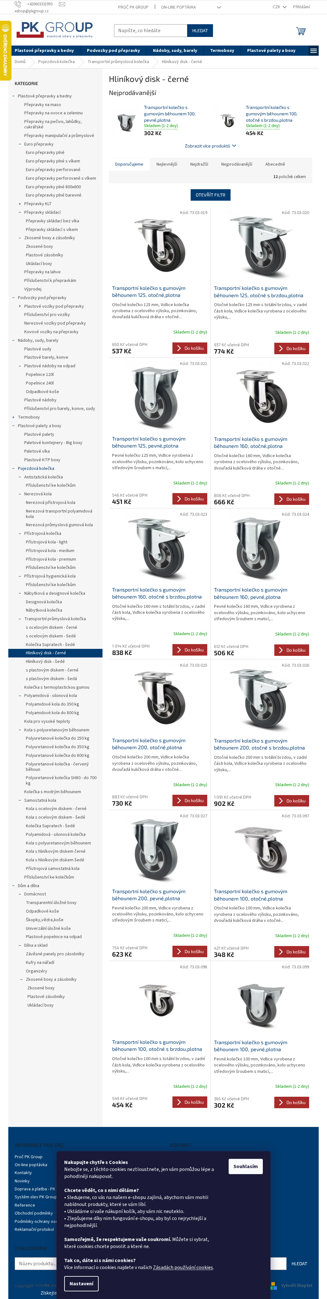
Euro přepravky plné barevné (53, 195)
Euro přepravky (39, 144)
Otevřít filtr (210, 194)
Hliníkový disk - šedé (45, 661)
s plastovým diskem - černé (52, 670)
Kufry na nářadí (40, 962)
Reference (25, 1205)
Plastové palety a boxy (39, 426)
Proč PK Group (133, 7)
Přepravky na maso (42, 105)
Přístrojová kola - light (46, 542)
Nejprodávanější (236, 164)
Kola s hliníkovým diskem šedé (55, 860)
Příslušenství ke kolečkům (51, 485)
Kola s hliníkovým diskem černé (56, 851)
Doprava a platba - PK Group (41, 1189)
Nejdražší (199, 164)
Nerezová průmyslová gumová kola (59, 525)
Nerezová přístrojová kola (50, 502)
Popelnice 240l (40, 383)
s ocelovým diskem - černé (51, 627)
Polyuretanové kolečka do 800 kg (57, 755)
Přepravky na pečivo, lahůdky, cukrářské (53, 124)
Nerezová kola (38, 494)
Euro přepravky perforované (53, 170)
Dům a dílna (28, 886)
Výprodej (33, 289)
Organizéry (36, 971)
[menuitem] (44, 51)
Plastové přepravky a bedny (45, 96)
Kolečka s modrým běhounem (52, 792)
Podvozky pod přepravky (42, 298)
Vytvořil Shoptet (296, 1286)
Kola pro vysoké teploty (47, 721)
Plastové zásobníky (44, 255)
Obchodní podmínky (34, 1213)
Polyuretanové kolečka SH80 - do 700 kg (61, 780)
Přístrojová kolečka (42, 533)
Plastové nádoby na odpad (49, 366)
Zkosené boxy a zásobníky (49, 238)
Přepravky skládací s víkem (52, 229)
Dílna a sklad (36, 945)
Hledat (200, 30)
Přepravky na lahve (42, 272)
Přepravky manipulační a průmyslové (59, 136)
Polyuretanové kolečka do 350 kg (57, 747)
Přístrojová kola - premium (51, 559)
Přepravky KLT (38, 204)
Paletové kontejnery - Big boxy (53, 443)
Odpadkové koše (42, 392)
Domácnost (35, 894)
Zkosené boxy (39, 246)
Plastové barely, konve (46, 357)
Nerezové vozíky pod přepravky (55, 323)
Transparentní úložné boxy (51, 903)
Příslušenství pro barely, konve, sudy (59, 408)
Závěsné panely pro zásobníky (55, 954)
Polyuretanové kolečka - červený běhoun (57, 767)
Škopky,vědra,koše (45, 920)
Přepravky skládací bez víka (52, 221)
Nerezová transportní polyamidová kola (59, 514)
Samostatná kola (40, 800)
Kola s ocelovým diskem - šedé (55, 817)
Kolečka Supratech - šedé (50, 645)
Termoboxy (29, 417)
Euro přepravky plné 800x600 (53, 187)
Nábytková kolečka (44, 610)
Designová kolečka (44, 602)
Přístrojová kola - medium (50, 551)
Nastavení (81, 1283)
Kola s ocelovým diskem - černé (56, 809)
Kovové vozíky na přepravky (51, 332)
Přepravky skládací (42, 212)
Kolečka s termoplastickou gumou (56, 687)
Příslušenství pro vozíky (47, 315)
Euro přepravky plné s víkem (53, 161)
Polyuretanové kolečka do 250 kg (57, 738)
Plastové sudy (37, 349)
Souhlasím (245, 1166)
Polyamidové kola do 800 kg (52, 713)
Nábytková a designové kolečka (54, 593)
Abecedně (275, 164)
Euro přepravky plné (45, 152)
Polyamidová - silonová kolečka (56, 834)
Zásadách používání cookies (183, 1267)
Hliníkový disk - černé (46, 653)
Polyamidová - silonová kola (50, 696)
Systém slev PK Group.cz (39, 1197)
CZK (277, 7)
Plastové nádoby (40, 400)
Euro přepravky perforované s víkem (61, 178)
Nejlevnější (166, 164)
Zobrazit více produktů (207, 145)
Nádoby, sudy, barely (38, 340)
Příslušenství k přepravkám (50, 280)
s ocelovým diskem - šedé (51, 636)
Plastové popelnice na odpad (54, 937)
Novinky (22, 1181)
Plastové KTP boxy (42, 460)
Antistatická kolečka (43, 477)
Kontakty (23, 1173)
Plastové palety (39, 434)
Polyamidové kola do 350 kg (52, 704)
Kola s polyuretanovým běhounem (56, 730)
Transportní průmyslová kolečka (55, 619)
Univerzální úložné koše (48, 928)
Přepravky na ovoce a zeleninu (53, 113)
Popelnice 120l (40, 374)
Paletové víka (37, 451)
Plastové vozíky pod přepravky (54, 306)
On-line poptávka (178, 7)
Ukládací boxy (39, 264)
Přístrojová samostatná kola (53, 868)
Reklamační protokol (34, 1229)
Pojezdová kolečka (36, 468)
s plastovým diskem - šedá (51, 679)
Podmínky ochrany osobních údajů (47, 1221)
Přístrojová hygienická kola (50, 576)
